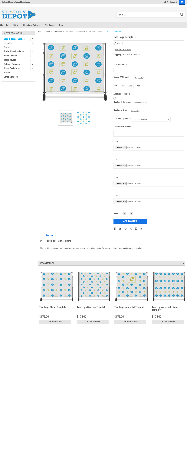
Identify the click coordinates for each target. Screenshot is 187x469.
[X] (131, 229)
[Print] (125, 229)
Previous (40, 72)
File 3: (116, 177)
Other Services (11, 77)
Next (108, 72)
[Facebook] (115, 229)
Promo (7, 72)
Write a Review (123, 49)
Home (40, 32)
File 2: (116, 160)
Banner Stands (10, 55)
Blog (61, 25)
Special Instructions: (122, 127)
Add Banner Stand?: (121, 94)
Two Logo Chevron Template (91, 307)
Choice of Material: (122, 77)
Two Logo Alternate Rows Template (165, 308)
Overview (49, 235)
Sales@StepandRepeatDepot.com (16, 2)
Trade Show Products (14, 51)
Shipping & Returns (31, 25)
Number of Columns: (122, 102)
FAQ (15, 25)
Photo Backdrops (12, 68)
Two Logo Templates (95, 32)
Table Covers (10, 60)
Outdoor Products (12, 64)
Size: (116, 85)
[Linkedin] (136, 229)
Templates (8, 43)
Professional (80, 32)
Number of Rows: (120, 110)
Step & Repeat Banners (14, 39)
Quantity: (117, 213)
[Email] (120, 229)
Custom (7, 47)
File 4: (116, 195)
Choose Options (55, 322)
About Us (4, 25)
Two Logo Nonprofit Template (129, 307)
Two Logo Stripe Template (52, 307)
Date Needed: (120, 64)
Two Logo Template (113, 32)
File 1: (116, 142)
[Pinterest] (141, 229)
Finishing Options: (122, 118)
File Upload (49, 25)
